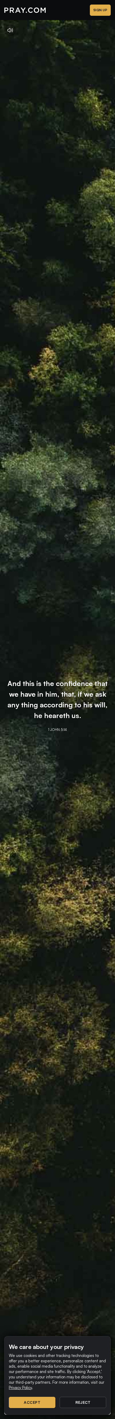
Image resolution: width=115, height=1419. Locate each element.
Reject (82, 1402)
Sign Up (100, 10)
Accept (32, 1402)
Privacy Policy (20, 1387)
